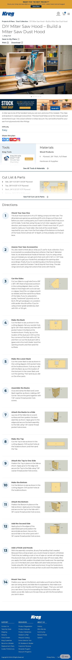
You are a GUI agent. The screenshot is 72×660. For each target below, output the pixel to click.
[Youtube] (14, 139)
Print (4, 43)
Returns (4, 635)
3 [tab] (34, 96)
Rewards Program (24, 649)
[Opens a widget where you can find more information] (65, 656)
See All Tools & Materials (34, 168)
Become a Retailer (7, 643)
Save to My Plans (9, 39)
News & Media (42, 635)
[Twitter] (7, 139)
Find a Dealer (5, 638)
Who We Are (41, 629)
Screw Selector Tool (24, 640)
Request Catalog (24, 638)
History (39, 626)
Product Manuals (24, 629)
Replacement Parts (7, 646)
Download (16, 43)
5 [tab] (38, 96)
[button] (58, 14)
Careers (39, 638)
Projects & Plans (8, 21)
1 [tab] (30, 96)
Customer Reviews (24, 646)
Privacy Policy (51, 657)
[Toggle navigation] (68, 14)
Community (41, 632)
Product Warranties (24, 632)
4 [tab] (36, 96)
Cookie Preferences (7, 649)
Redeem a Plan (23, 635)
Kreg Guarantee (6, 640)
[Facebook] (4, 139)
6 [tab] (40, 96)
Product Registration (25, 626)
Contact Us (5, 626)
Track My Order (6, 629)
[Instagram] (18, 139)
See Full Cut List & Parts (33, 197)
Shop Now (29, 159)
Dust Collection (22, 21)
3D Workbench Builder (25, 643)
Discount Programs (24, 652)
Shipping (4, 632)
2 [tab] (32, 96)
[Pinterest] (11, 139)
